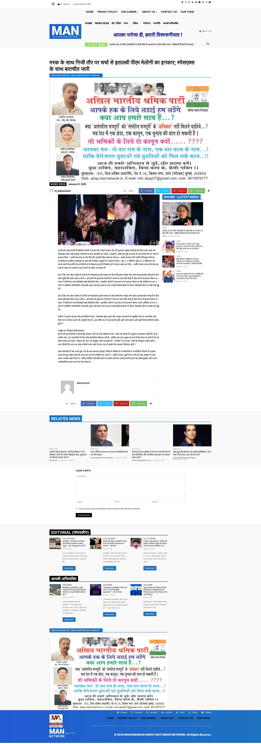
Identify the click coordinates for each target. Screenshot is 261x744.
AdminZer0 (64, 191)
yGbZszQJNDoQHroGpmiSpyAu (102, 458)
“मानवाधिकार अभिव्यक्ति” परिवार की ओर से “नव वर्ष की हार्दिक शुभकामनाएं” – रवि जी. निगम (115, 589)
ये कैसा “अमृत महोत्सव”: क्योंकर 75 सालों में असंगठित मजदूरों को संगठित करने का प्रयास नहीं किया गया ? (155, 543)
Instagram (154, 712)
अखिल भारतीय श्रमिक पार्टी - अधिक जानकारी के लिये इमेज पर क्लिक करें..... (76, 75)
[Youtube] (210, 2)
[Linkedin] (192, 2)
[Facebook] (186, 2)
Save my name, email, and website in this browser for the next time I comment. (109, 509)
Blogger (124, 712)
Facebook (138, 712)
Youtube (208, 712)
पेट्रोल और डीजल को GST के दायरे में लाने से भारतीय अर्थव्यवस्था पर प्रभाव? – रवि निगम (115, 543)
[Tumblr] (203, 2)
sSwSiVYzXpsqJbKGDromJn (141, 460)
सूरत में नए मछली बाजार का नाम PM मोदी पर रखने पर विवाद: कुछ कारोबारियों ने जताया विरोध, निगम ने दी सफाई (189, 276)
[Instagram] (189, 2)
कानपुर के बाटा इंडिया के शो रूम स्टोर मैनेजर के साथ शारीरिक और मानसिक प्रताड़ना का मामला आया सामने (151, 454)
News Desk (58, 184)
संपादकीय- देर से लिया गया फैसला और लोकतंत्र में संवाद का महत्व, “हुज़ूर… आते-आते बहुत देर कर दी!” (74, 543)
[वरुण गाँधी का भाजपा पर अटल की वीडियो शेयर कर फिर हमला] (110, 435)
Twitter (195, 712)
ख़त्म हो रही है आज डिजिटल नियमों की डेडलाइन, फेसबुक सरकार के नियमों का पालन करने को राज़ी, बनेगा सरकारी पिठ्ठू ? (155, 590)
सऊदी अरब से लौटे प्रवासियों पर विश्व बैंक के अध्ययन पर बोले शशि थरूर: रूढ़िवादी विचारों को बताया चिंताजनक (182, 231)
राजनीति (164, 228)
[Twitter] (206, 2)
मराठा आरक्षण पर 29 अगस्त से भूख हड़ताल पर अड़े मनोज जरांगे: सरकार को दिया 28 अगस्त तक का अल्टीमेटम (189, 246)
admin (164, 236)
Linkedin (168, 712)
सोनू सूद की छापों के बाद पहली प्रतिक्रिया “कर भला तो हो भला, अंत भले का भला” (192, 453)
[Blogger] (182, 2)
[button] (208, 44)
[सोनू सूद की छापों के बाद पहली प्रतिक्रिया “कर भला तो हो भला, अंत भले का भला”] (192, 435)
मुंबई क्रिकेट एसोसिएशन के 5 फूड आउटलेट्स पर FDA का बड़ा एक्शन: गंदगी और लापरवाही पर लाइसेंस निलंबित (189, 261)
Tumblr (182, 712)
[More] (209, 190)
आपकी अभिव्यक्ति (67, 585)
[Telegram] (199, 2)
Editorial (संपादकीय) (69, 538)
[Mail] (196, 2)
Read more (69, 568)
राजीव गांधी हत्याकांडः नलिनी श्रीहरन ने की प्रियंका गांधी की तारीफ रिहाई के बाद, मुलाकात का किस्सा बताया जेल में (68, 454)
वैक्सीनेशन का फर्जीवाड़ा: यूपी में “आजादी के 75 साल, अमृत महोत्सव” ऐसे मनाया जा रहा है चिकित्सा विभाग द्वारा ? (74, 590)
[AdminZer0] (51, 191)
